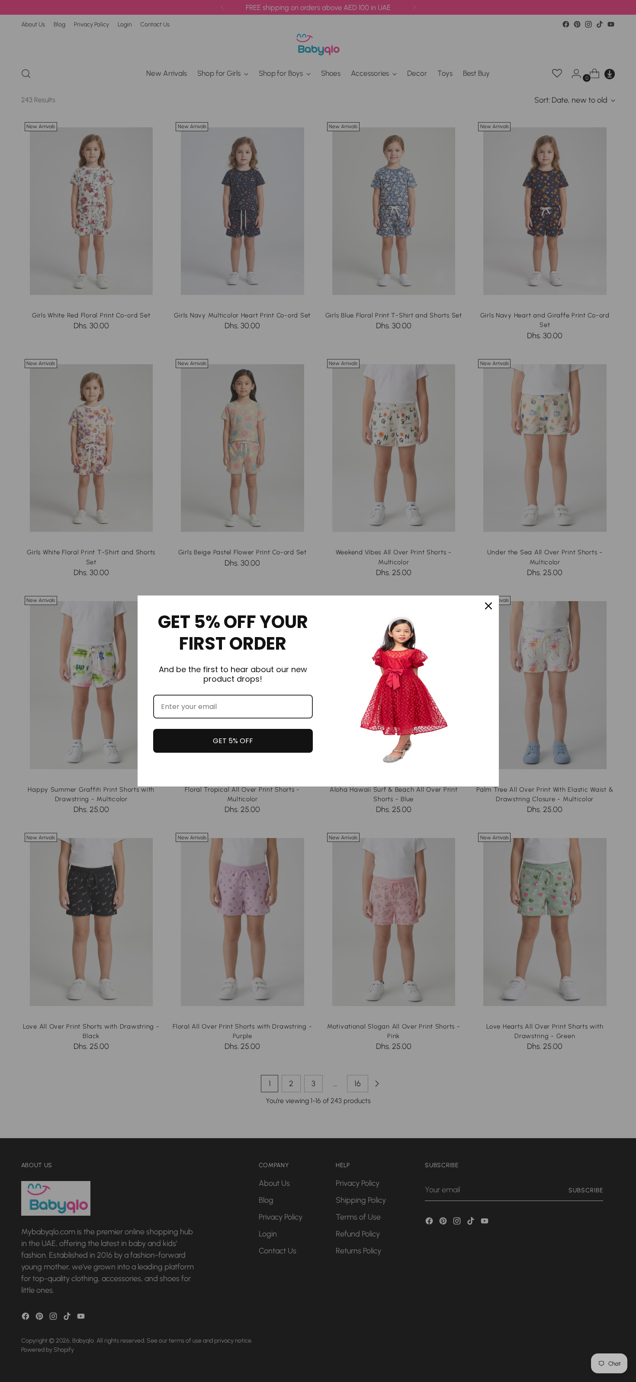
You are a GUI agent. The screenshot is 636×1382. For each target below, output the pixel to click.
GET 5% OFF (233, 741)
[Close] (488, 606)
